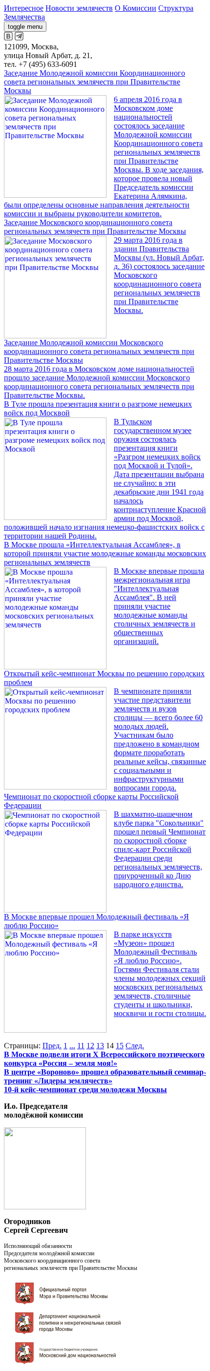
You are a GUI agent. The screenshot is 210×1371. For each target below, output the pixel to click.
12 (90, 1045)
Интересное (23, 8)
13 (100, 1045)
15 (120, 1045)
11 (80, 1045)
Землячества (24, 17)
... (72, 1045)
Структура (175, 8)
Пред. (52, 1045)
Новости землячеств (79, 8)
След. (135, 1045)
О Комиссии (135, 8)
